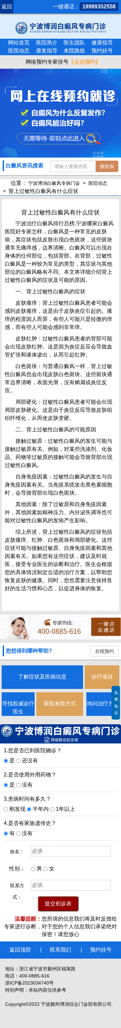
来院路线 (74, 51)
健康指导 (102, 42)
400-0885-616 (34, 976)
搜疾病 (107, 166)
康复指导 (46, 51)
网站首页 (19, 42)
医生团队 (74, 42)
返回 (6, 6)
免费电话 (116, 703)
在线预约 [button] (104, 651)
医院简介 (46, 42)
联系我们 (60, 950)
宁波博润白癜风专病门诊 (54, 183)
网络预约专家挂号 (62, 62)
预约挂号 (102, 51)
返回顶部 (20, 950)
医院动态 (19, 51)
